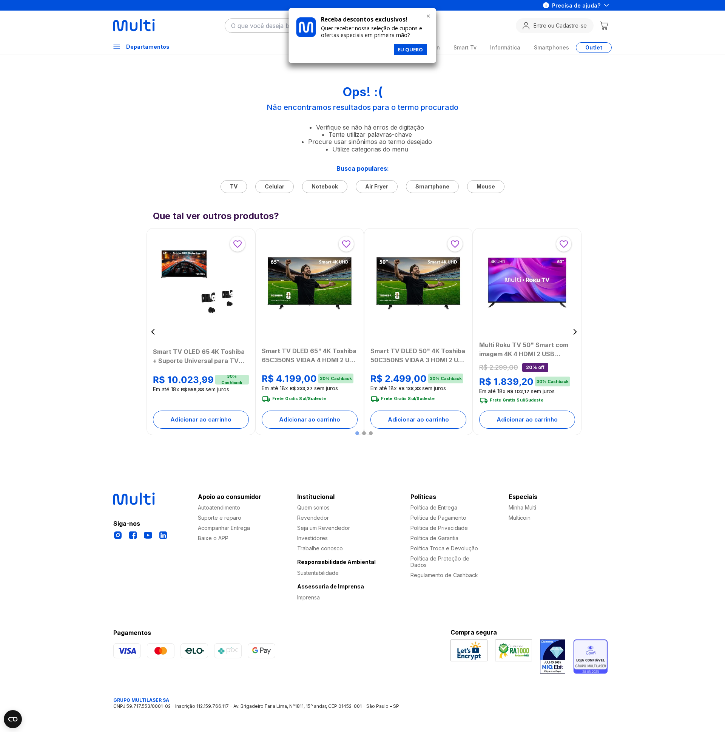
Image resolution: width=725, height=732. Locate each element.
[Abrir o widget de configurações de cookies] (13, 719)
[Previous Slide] (153, 332)
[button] (357, 433)
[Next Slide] (575, 332)
